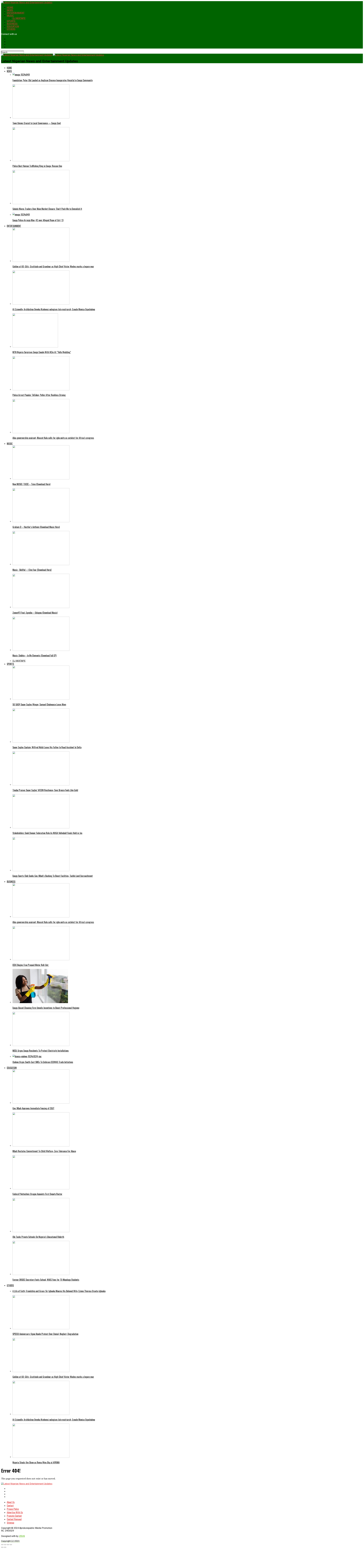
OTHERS (11, 29)
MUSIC (10, 15)
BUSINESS (12, 23)
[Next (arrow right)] (5, 1547)
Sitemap (10, 1522)
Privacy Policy (13, 1509)
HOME (10, 7)
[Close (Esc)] (2, 1544)
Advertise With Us (15, 1512)
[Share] (5, 1544)
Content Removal (14, 1519)
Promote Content (14, 1516)
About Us (11, 1502)
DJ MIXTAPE (19, 18)
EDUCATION (13, 26)
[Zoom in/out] (11, 1544)
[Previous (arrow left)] (2, 1547)
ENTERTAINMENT (15, 13)
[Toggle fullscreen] (8, 1544)
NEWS (10, 10)
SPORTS (11, 21)
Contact (10, 1505)
